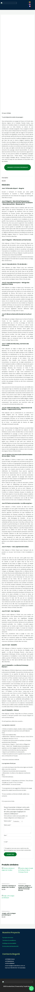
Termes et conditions (9, 940)
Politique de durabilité (9, 943)
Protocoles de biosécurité (10, 946)
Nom (5, 835)
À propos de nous (7, 937)
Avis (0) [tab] (3, 181)
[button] (21, 5)
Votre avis (7, 825)
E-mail (6, 841)
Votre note (8, 821)
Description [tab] (5, 177)
